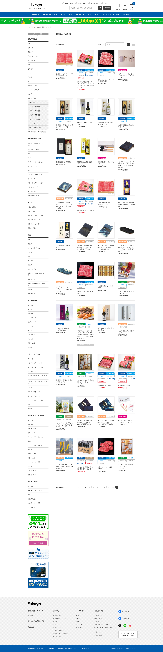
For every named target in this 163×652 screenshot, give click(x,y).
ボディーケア (32, 322)
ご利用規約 (51, 648)
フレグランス (32, 334)
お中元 (78, 618)
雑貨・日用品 (32, 454)
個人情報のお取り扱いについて (67, 648)
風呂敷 (30, 449)
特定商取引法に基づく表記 (36, 648)
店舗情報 (31, 627)
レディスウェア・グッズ (35, 367)
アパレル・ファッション (35, 162)
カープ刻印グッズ (33, 195)
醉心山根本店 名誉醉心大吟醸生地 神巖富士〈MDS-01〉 (126, 204)
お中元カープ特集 (33, 149)
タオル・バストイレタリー (36, 437)
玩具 (29, 494)
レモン (30, 73)
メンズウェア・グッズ (35, 363)
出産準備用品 (32, 499)
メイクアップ (32, 318)
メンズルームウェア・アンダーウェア (38, 376)
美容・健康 (31, 343)
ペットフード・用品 (34, 462)
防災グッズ (31, 458)
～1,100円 (32, 102)
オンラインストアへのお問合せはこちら (128, 634)
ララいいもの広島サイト (36, 621)
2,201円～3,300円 (34, 111)
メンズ (30, 330)
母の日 (78, 615)
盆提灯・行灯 (32, 475)
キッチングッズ (33, 428)
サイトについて (99, 615)
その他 (30, 94)
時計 (29, 404)
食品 (70, 14)
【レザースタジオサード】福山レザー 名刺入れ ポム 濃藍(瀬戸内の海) (85, 422)
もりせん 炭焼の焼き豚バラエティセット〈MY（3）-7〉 (126, 466)
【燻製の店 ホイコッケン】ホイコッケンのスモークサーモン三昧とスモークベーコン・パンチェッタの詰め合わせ (85, 334)
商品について (98, 618)
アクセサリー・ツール (35, 339)
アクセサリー (32, 371)
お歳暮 (78, 621)
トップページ (31, 27)
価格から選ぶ (49, 27)
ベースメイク (32, 313)
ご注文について (99, 621)
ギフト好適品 (32, 191)
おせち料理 (79, 627)
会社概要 (30, 615)
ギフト (63, 14)
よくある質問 (94, 3)
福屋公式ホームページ (35, 611)
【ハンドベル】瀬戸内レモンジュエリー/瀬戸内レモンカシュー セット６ (64, 425)
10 (112, 487)
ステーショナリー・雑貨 (35, 183)
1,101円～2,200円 (34, 106)
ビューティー (80, 14)
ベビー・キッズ (128, 14)
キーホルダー (32, 179)
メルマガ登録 (82, 3)
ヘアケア (30, 326)
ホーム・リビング (33, 166)
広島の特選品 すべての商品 (37, 132)
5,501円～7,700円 (34, 119)
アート (30, 466)
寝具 (29, 441)
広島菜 (30, 77)
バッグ (30, 387)
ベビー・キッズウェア (35, 490)
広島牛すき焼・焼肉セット (106, 385)
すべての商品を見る (35, 127)
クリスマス (79, 624)
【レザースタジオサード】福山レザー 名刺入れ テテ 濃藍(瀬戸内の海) (85, 247)
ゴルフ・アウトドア (34, 392)
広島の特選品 (34, 14)
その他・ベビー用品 (34, 503)
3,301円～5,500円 (34, 115)
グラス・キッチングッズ (35, 174)
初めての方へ (69, 3)
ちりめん (30, 69)
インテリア (31, 433)
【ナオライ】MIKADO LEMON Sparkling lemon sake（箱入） (64, 466)
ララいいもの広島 (33, 90)
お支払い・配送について (101, 624)
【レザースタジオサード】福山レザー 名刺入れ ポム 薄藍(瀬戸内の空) (106, 422)
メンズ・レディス (93, 14)
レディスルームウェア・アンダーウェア (38, 382)
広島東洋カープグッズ (50, 14)
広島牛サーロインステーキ (85, 210)
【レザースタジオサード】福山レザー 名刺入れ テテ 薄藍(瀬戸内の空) (106, 247)
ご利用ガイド (107, 3)
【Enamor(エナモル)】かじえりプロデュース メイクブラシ (126, 75)
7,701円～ (32, 123)
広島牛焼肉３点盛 (124, 385)
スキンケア (31, 309)
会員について (98, 632)
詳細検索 (107, 7)
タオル (30, 170)
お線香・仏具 (32, 470)
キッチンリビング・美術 (111, 14)
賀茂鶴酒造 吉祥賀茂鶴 (63, 162)
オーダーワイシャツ (34, 396)
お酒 (29, 158)
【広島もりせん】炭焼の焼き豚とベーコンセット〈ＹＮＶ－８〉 (85, 382)
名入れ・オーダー (33, 187)
